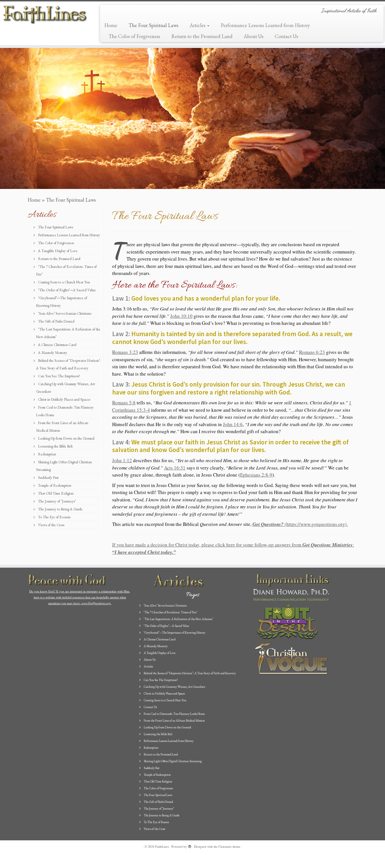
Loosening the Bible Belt (55, 446)
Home (110, 25)
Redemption (47, 454)
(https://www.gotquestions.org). (300, 524)
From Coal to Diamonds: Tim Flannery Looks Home (174, 714)
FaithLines (162, 846)
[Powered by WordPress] (190, 845)
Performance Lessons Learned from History (265, 25)
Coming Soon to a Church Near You (64, 282)
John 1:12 (122, 460)
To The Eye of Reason (54, 517)
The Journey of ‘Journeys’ (57, 501)
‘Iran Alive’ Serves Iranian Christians (64, 313)
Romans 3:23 (125, 352)
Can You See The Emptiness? (59, 376)
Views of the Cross (51, 525)
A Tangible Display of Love (58, 250)
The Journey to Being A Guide (60, 509)
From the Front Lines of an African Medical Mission (174, 720)
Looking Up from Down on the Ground (66, 438)
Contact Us (286, 36)
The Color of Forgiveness (134, 36)
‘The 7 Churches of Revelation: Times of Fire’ (170, 612)
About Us (254, 36)
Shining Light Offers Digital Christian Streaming (173, 761)
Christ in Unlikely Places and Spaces (64, 399)
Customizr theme (229, 846)
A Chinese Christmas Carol (57, 344)
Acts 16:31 (174, 467)
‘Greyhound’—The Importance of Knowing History (174, 632)
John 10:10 (181, 316)
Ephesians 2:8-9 (256, 474)
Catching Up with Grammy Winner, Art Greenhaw (174, 687)
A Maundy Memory (52, 352)
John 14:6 (233, 424)
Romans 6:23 (312, 352)
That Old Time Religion (56, 493)
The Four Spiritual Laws (153, 25)
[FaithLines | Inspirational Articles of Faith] (44, 14)
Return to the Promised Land (202, 36)
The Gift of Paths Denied (56, 321)
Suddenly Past (48, 477)
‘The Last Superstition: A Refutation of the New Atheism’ (178, 619)
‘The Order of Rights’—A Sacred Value (67, 290)
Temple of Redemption (54, 485)
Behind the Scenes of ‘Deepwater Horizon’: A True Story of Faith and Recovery (190, 673)
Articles (198, 25)
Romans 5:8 (124, 402)
